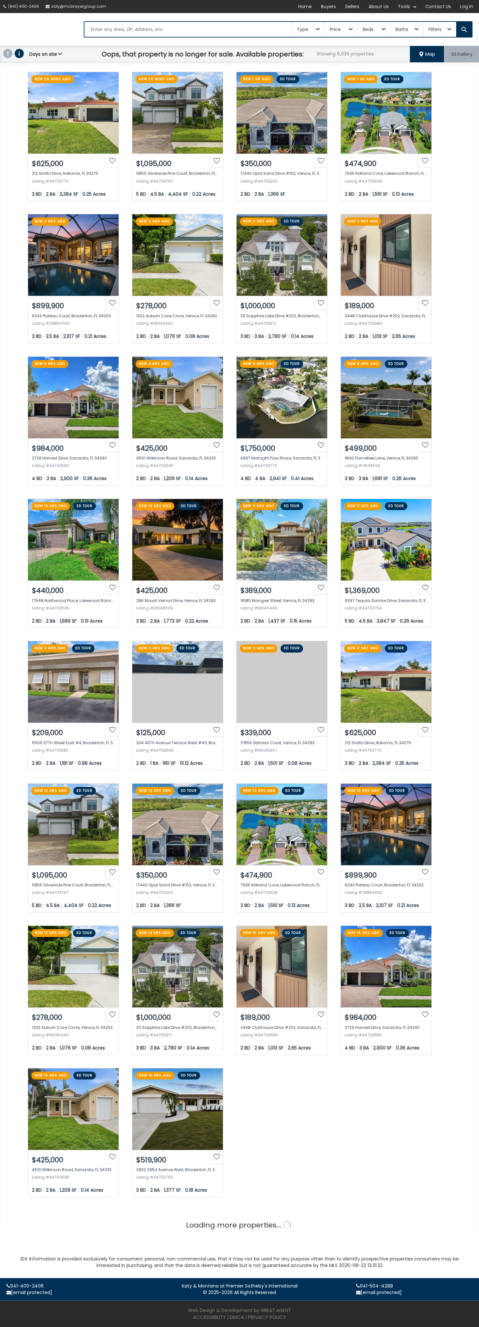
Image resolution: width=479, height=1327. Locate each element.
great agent (276, 1310)
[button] (427, 54)
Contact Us (438, 6)
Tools (404, 6)
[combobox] (188, 29)
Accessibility (209, 1317)
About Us (379, 6)
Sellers (352, 6)
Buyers (328, 6)
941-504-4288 (376, 1286)
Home (305, 6)
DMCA (237, 1317)
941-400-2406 (27, 1286)
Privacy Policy (267, 1317)
